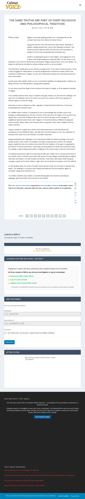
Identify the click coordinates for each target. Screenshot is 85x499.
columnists (43, 185)
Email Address (9, 320)
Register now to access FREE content (23, 283)
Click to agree (63, 496)
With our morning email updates (15, 306)
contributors (54, 185)
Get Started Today (42, 417)
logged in (16, 238)
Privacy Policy (75, 496)
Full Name (8, 311)
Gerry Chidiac (38, 28)
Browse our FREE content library (22, 276)
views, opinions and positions (21, 185)
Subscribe (9, 342)
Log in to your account (18, 280)
